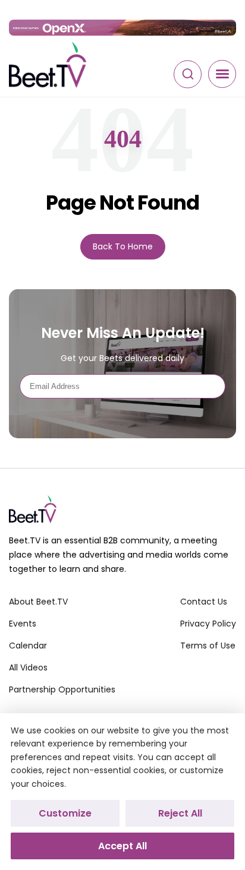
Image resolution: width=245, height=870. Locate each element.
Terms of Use (207, 645)
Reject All (180, 813)
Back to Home (123, 246)
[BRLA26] (122, 28)
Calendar (28, 645)
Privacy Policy (208, 623)
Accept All (122, 846)
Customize (65, 813)
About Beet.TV (38, 602)
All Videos (28, 667)
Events (22, 623)
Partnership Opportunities (62, 689)
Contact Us (203, 602)
